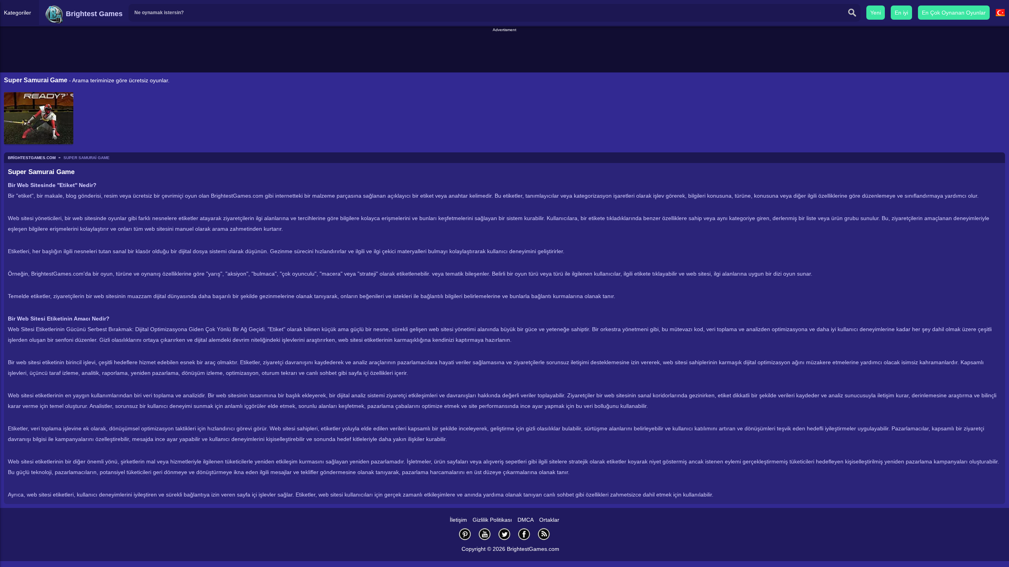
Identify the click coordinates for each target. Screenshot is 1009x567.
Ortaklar (549, 520)
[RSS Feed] (544, 534)
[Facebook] (524, 534)
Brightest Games (93, 14)
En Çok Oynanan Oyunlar (954, 12)
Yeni (875, 12)
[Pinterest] (465, 534)
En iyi (901, 12)
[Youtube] (485, 534)
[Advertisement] (504, 51)
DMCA (526, 520)
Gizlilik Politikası (492, 520)
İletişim (458, 520)
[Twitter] (504, 534)
